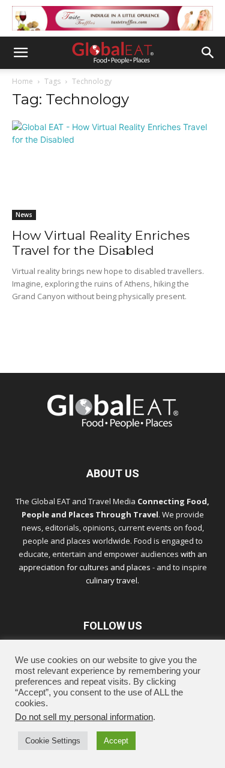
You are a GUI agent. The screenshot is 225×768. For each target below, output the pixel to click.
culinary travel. (112, 580)
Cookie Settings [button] (52, 740)
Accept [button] (116, 740)
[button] (20, 53)
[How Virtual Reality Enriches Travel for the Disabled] (112, 170)
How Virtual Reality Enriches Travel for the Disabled (101, 243)
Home (22, 81)
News (24, 214)
